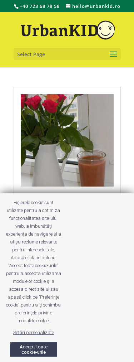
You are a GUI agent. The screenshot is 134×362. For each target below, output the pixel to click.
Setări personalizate (33, 332)
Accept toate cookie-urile (34, 349)
